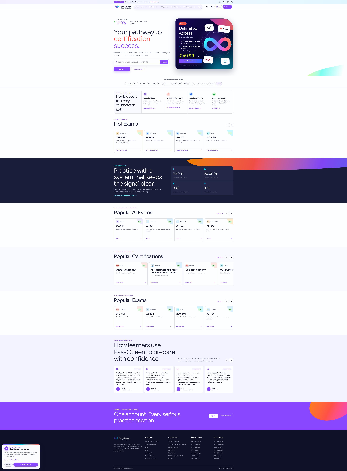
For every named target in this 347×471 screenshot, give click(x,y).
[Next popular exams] (231, 301)
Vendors (143, 7)
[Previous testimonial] (227, 360)
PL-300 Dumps (218, 459)
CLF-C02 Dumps (196, 441)
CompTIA (142, 83)
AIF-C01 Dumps (195, 456)
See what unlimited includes (124, 196)
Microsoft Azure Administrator (177, 444)
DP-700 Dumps (218, 450)
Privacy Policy (149, 456)
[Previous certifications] (227, 257)
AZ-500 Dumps (218, 441)
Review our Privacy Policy (11, 460)
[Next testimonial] (231, 360)
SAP (185, 83)
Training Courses (164, 7)
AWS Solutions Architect (175, 456)
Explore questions (148, 108)
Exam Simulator (187, 7)
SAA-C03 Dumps (219, 444)
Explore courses (194, 108)
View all (219, 213)
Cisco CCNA (171, 453)
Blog (195, 7)
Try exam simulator (172, 107)
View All (219, 83)
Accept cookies (26, 464)
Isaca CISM (171, 450)
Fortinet (204, 83)
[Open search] (207, 7)
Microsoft (128, 83)
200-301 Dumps (195, 444)
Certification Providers (152, 441)
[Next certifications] (231, 257)
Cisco (135, 83)
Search (164, 62)
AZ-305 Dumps (218, 453)
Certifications (152, 7)
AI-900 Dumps (218, 447)
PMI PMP (170, 459)
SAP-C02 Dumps (196, 453)
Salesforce (167, 83)
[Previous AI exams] (227, 213)
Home (137, 7)
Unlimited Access (176, 7)
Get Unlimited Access (190, 61)
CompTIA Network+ (174, 447)
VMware (212, 83)
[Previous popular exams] (227, 301)
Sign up (121, 69)
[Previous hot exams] (227, 125)
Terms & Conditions (151, 459)
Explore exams (138, 69)
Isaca (191, 83)
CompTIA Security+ (174, 441)
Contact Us (148, 453)
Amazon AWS (151, 83)
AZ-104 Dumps (195, 447)
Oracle (159, 83)
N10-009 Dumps (196, 459)
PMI (180, 83)
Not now (8, 464)
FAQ (199, 7)
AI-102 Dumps (218, 456)
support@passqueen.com (226, 468)
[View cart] (211, 7)
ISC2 (175, 83)
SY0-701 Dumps (195, 450)
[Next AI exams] (231, 213)
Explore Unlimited (226, 416)
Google (197, 83)
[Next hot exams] (231, 125)
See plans (215, 108)
